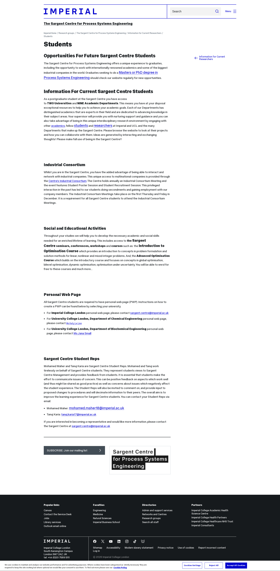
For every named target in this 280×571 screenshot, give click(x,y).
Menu (228, 11)
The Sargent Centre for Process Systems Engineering (88, 24)
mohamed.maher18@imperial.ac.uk (96, 408)
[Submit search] (217, 11)
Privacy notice (165, 547)
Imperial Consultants (202, 525)
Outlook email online (55, 526)
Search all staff (150, 522)
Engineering (99, 510)
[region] (140, 566)
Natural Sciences (102, 518)
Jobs (46, 518)
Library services (52, 522)
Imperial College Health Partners (209, 517)
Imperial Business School (106, 522)
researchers (103, 125)
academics (58, 125)
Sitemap (97, 547)
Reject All (213, 565)
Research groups (66, 33)
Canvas (48, 510)
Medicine (98, 514)
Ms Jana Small (82, 333)
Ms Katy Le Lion (74, 323)
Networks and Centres (154, 514)
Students (48, 36)
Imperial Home (50, 33)
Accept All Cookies (236, 565)
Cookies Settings (192, 565)
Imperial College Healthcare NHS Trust (212, 521)
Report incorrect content (212, 547)
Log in (96, 550)
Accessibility (113, 547)
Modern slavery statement (139, 547)
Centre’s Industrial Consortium (67, 181)
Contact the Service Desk (57, 514)
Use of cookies (186, 547)
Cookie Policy (120, 568)
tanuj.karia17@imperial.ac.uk (78, 414)
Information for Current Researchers (144, 33)
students (81, 125)
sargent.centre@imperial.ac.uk (149, 313)
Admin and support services (157, 510)
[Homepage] (105, 11)
